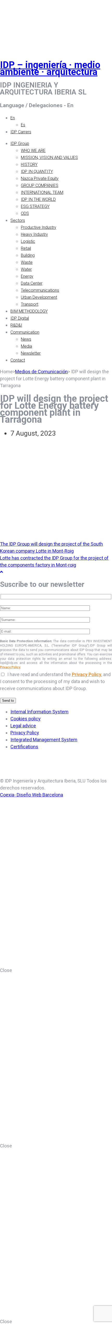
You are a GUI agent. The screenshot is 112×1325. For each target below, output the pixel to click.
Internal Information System (39, 711)
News (26, 339)
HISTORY (29, 164)
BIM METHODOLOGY (29, 311)
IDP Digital (19, 318)
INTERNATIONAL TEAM (42, 192)
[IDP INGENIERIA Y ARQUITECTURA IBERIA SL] (13, 24)
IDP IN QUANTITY (37, 171)
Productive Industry (38, 227)
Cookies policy (25, 718)
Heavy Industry (34, 234)
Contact (17, 360)
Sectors (17, 220)
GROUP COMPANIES (39, 185)
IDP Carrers (20, 131)
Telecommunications (40, 290)
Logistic (28, 241)
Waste (27, 262)
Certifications (24, 746)
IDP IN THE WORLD (38, 199)
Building (28, 255)
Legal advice (23, 725)
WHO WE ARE (33, 150)
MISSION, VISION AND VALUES (49, 157)
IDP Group (19, 143)
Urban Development (39, 297)
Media (26, 346)
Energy (27, 276)
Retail (26, 248)
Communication (24, 332)
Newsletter (31, 353)
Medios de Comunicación (41, 371)
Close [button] (6, 970)
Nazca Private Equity (40, 178)
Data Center (31, 283)
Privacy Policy (10, 667)
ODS (25, 213)
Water (26, 269)
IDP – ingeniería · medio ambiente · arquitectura (50, 68)
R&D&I (16, 325)
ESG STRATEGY (35, 206)
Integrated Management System (43, 739)
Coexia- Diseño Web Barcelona (31, 794)
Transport (29, 304)
